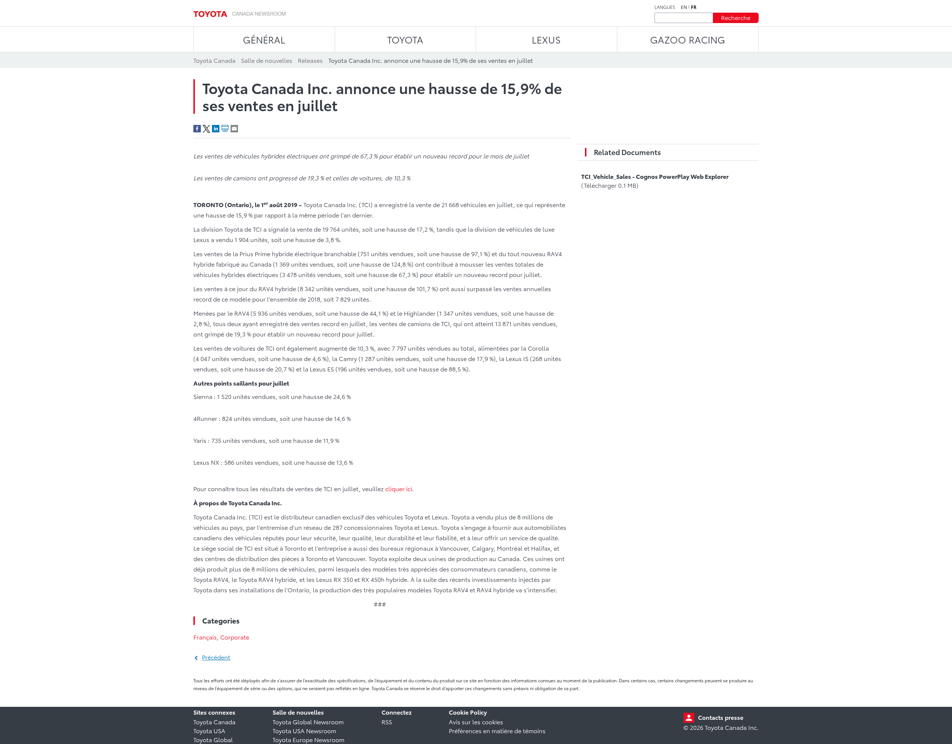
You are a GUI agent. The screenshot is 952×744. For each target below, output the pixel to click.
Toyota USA (209, 730)
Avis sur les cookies (476, 721)
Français (205, 636)
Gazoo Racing (687, 39)
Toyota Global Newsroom (308, 721)
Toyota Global (213, 739)
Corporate (234, 636)
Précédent (216, 657)
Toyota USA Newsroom (304, 730)
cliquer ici (398, 488)
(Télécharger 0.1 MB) (655, 180)
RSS (387, 721)
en (684, 7)
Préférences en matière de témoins (497, 730)
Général (264, 39)
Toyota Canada (214, 721)
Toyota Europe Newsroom (308, 739)
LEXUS (546, 39)
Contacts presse (720, 717)
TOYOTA (405, 39)
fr (694, 7)
